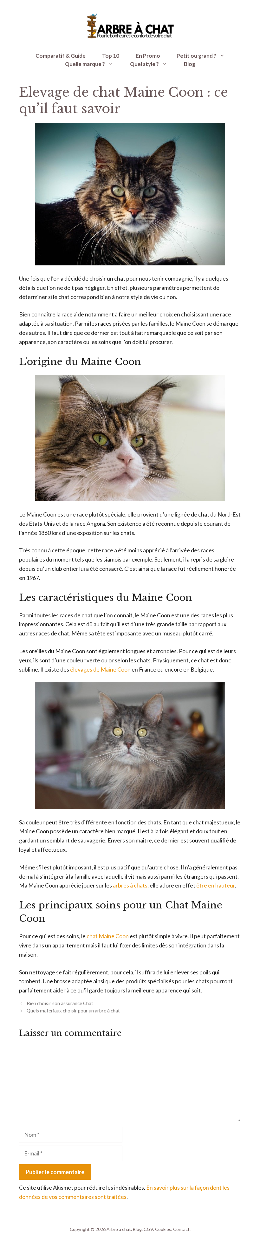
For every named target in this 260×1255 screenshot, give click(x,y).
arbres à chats (130, 885)
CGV (148, 1229)
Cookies (163, 1229)
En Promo (148, 55)
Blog (189, 64)
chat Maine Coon (108, 936)
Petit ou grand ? (196, 55)
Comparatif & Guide (61, 55)
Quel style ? (144, 64)
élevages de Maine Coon (100, 669)
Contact (181, 1229)
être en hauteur (215, 885)
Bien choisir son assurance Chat (60, 1003)
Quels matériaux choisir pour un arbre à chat (73, 1010)
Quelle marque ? (85, 64)
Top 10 (110, 55)
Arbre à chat (119, 1229)
